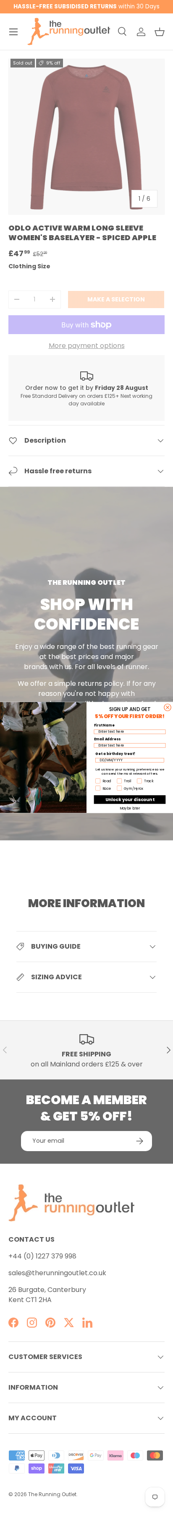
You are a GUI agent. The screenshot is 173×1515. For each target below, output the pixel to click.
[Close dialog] (167, 707)
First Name (104, 725)
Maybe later (130, 808)
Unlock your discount (130, 799)
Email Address (107, 739)
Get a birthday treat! (115, 753)
